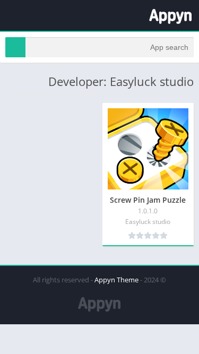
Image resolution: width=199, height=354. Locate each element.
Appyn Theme (116, 279)
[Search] (15, 47)
